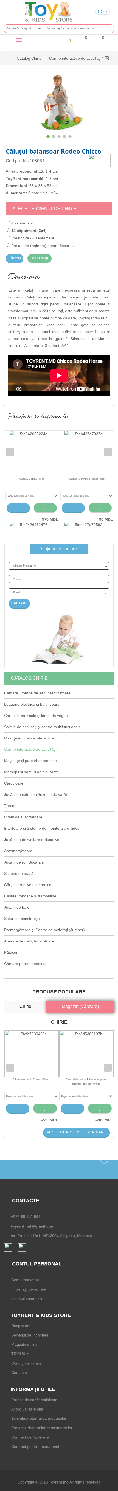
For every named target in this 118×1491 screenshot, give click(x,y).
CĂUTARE (19, 603)
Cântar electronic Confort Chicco (31, 1079)
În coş (15, 258)
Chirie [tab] (25, 1006)
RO (101, 11)
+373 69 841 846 (26, 1216)
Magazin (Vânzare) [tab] (80, 1006)
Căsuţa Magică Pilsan (31, 479)
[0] (82, 41)
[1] (65, 40)
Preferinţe (40, 258)
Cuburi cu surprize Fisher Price (87, 479)
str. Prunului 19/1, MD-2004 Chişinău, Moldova (51, 1236)
